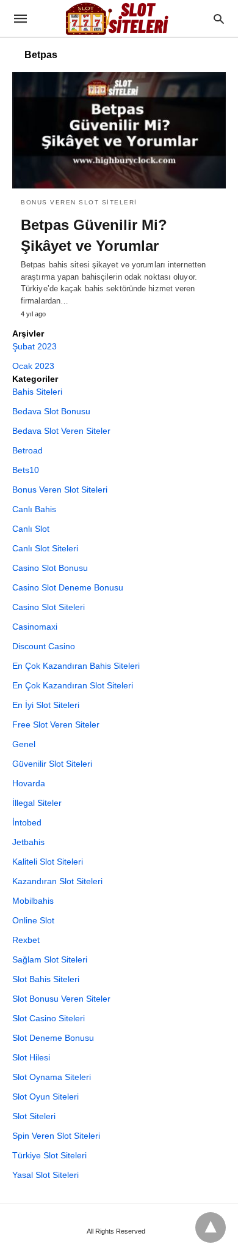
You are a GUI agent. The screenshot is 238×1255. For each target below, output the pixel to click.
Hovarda (28, 783)
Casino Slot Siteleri (48, 607)
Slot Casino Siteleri (48, 1018)
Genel (23, 744)
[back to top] (210, 1227)
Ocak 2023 (33, 366)
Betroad (27, 450)
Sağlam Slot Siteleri (49, 959)
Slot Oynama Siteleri (51, 1077)
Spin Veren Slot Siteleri (56, 1136)
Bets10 (25, 470)
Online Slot (33, 920)
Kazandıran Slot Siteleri (57, 881)
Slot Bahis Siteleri (45, 979)
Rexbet (26, 940)
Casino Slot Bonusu (50, 568)
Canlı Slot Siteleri (45, 548)
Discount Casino (43, 646)
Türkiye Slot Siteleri (49, 1155)
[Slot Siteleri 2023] (118, 18)
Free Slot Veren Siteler (55, 724)
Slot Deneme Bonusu (53, 1038)
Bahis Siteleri (37, 392)
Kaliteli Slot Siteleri (47, 861)
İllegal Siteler (37, 803)
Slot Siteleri (34, 1116)
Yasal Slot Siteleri (45, 1175)
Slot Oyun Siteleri (45, 1096)
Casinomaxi (34, 626)
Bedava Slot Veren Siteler (61, 431)
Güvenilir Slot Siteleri (52, 764)
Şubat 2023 (34, 346)
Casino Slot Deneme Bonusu (67, 587)
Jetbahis (28, 842)
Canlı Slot (30, 529)
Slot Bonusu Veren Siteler (61, 999)
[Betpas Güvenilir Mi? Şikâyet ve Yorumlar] (119, 130)
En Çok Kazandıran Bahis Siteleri (76, 666)
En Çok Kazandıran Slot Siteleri (72, 685)
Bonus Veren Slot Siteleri (79, 202)
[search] (219, 19)
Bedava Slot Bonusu (51, 411)
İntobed (26, 822)
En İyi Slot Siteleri (45, 705)
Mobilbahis (33, 901)
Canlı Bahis (34, 509)
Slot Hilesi (31, 1057)
